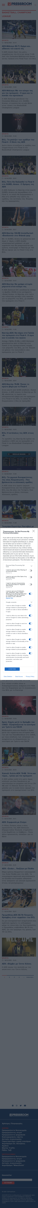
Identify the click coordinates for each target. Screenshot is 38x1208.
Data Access (19, 676)
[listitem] (19, 566)
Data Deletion (8, 676)
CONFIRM (12, 669)
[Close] (34, 531)
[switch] (30, 571)
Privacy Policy (30, 676)
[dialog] (19, 604)
